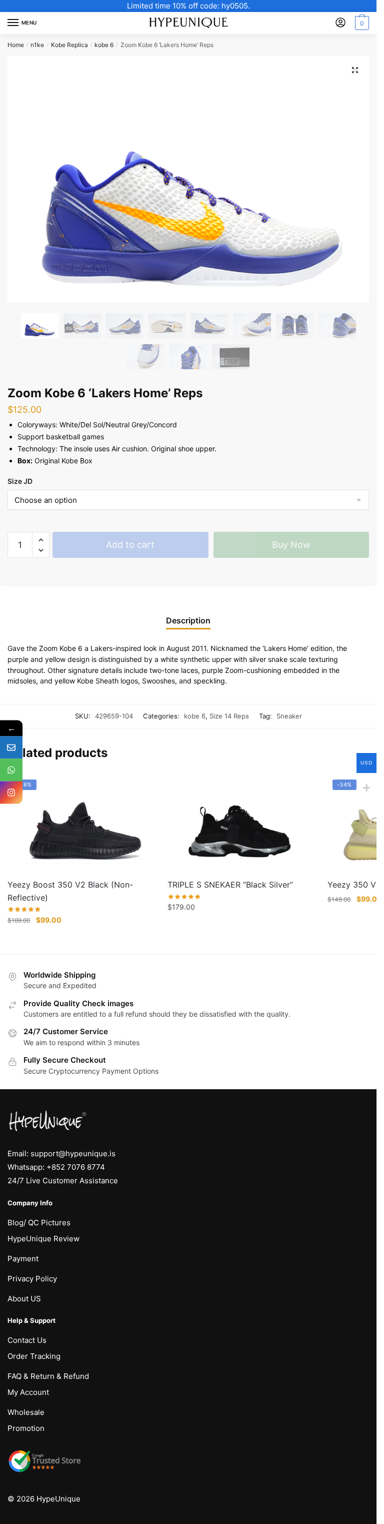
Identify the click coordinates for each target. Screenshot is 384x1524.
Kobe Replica (69, 45)
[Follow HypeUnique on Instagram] (11, 793)
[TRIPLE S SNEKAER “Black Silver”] (240, 823)
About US (24, 1298)
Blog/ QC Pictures (39, 1222)
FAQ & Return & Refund (48, 1376)
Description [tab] (188, 620)
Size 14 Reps (229, 716)
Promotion (26, 1428)
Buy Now (291, 544)
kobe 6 (104, 45)
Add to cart (130, 544)
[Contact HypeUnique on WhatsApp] (11, 770)
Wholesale (26, 1412)
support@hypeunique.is (73, 1153)
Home (16, 45)
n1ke (37, 45)
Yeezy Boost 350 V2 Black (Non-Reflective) (70, 891)
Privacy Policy (32, 1278)
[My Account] (340, 23)
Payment (23, 1258)
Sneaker (289, 716)
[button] (355, 70)
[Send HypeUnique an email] (11, 747)
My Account (28, 1392)
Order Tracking (34, 1356)
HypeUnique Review (44, 1238)
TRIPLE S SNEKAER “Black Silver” (230, 885)
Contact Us (27, 1340)
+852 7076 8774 (75, 1167)
